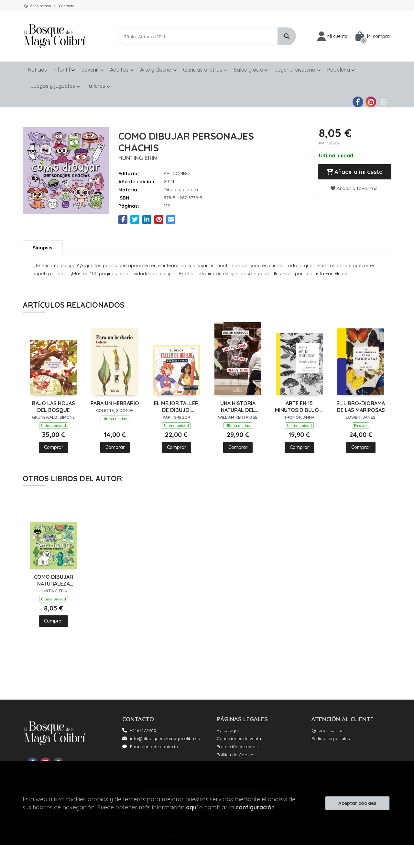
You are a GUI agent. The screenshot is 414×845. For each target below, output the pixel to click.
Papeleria (339, 69)
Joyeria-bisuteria (296, 69)
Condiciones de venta (239, 738)
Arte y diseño (156, 69)
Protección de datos (237, 746)
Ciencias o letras (203, 69)
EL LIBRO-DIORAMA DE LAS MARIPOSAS (360, 406)
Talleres (96, 86)
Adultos (120, 69)
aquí (192, 807)
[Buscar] (287, 36)
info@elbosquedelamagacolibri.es (165, 738)
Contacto (66, 5)
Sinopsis (42, 248)
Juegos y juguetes (53, 86)
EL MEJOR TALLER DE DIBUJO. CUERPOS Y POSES (176, 407)
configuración (255, 807)
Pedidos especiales (330, 738)
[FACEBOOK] (358, 102)
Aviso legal (228, 730)
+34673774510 (143, 730)
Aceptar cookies (357, 803)
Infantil (62, 69)
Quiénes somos (37, 5)
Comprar (53, 447)
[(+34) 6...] (383, 102)
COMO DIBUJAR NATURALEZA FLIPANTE (53, 580)
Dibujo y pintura (181, 189)
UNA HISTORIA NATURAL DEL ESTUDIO (238, 407)
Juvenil (91, 69)
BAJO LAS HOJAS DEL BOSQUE (53, 406)
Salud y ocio (249, 69)
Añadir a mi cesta (358, 172)
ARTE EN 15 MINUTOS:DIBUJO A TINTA (299, 407)
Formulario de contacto (154, 746)
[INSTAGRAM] (370, 102)
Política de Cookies (236, 754)
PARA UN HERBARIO (115, 403)
